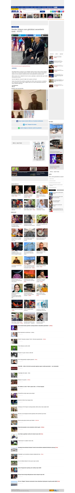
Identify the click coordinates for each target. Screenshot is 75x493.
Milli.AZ (15, 11)
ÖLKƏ (18, 7)
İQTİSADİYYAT (27, 7)
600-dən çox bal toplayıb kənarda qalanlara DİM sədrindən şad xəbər (32, 413)
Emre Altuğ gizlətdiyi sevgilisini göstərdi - (27, 359)
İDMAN (32, 7)
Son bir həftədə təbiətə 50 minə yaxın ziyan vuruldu (28, 461)
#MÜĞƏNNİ (14, 68)
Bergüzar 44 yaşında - (24, 379)
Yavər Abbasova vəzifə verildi (24, 345)
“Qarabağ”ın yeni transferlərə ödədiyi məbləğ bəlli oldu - (30, 454)
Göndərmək (52, 190)
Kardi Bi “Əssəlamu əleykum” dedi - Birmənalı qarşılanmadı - (32, 339)
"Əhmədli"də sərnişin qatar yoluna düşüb (26, 393)
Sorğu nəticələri (60, 190)
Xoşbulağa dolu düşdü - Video (24, 373)
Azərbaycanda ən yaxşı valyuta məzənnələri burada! (56, 19)
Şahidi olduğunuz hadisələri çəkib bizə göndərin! (31, 127)
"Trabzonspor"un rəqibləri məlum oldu (25, 440)
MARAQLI (39, 7)
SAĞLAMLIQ (44, 7)
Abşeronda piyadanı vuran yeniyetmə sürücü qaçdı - (31, 427)
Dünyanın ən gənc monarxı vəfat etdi (25, 352)
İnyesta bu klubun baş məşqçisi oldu (25, 400)
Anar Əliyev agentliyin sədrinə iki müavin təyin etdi (30, 433)
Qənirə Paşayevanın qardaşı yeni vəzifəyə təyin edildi (29, 467)
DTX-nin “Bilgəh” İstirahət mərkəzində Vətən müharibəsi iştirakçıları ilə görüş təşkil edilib (39, 481)
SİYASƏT (22, 7)
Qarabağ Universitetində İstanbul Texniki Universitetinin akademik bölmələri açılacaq (38, 447)
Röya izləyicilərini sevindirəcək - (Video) (26, 332)
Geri (11, 16)
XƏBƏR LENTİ (14, 7)
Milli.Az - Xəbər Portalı (17, 143)
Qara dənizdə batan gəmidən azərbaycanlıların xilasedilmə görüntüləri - (35, 325)
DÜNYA (35, 7)
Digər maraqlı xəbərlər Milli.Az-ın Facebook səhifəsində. (31, 121)
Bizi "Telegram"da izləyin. (31, 124)
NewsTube (50, 7)
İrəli (63, 16)
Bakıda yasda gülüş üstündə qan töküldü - (28, 420)
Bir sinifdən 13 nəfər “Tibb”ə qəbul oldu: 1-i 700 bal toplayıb (31, 386)
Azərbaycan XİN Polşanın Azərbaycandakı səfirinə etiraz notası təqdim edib (33, 406)
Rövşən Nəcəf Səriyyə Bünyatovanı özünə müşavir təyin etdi (31, 474)
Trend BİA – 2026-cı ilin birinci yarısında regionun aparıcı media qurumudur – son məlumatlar (38, 366)
